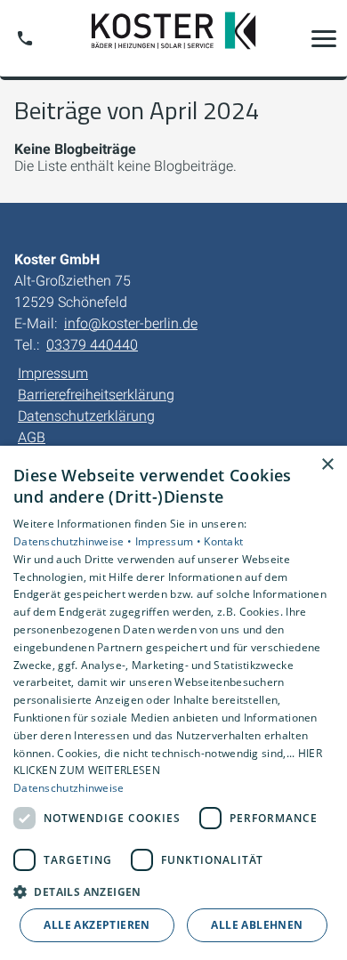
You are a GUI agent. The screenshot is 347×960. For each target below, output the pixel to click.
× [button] (327, 465)
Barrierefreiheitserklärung (96, 394)
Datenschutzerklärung (86, 415)
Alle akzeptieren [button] (96, 924)
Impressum (53, 373)
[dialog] (173, 703)
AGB (31, 437)
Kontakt (223, 541)
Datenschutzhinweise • (74, 541)
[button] (324, 38)
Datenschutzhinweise (69, 787)
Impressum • (170, 541)
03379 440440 (92, 344)
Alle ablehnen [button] (257, 924)
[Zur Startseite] (173, 38)
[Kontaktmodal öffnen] (25, 38)
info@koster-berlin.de (131, 323)
